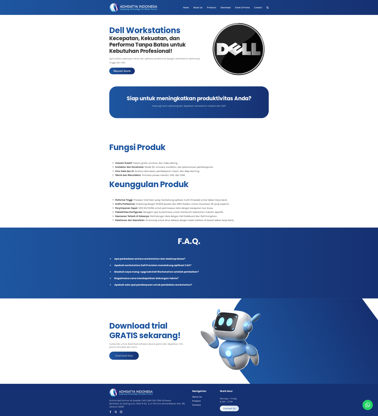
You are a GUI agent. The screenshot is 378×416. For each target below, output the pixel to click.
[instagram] (121, 412)
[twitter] (116, 412)
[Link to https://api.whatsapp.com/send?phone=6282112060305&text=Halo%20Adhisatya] (367, 405)
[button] (268, 7)
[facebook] (110, 412)
